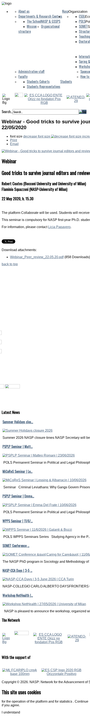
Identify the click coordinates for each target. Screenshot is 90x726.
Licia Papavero (59, 227)
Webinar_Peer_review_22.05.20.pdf (37, 257)
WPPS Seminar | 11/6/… (18, 520)
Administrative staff (31, 71)
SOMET (83, 26)
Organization (77, 11)
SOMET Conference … (16, 545)
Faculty (22, 76)
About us (24, 11)
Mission (32, 26)
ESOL (82, 16)
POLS (82, 21)
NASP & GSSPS (50, 21)
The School (34, 21)
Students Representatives (43, 86)
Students (66, 81)
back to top (10, 264)
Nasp (65, 11)
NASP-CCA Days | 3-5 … (17, 570)
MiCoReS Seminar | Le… (17, 471)
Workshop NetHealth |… (18, 595)
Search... (7, 111)
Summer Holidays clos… (18, 421)
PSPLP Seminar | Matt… (18, 446)
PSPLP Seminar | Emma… (18, 496)
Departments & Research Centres (40, 16)
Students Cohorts (38, 81)
